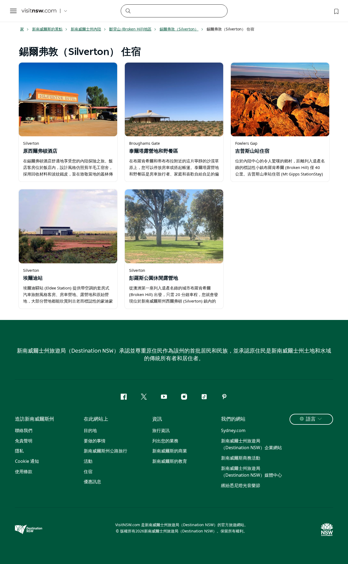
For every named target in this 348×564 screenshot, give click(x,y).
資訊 (157, 419)
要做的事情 (94, 441)
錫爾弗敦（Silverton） (179, 29)
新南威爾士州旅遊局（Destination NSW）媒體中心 (251, 471)
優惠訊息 (92, 482)
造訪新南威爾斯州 (34, 419)
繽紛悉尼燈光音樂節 (240, 485)
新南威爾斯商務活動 (240, 458)
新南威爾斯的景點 (47, 29)
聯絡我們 (23, 430)
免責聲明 (23, 441)
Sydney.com (233, 430)
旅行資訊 (161, 430)
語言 (311, 419)
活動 (88, 461)
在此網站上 (96, 419)
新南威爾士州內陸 (86, 29)
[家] (38, 11)
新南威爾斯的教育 (169, 461)
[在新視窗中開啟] (68, 99)
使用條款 (23, 471)
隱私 (19, 451)
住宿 (88, 471)
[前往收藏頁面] (335, 11)
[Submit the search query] (127, 10)
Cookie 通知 (27, 461)
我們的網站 (233, 419)
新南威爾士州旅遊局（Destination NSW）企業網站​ (251, 444)
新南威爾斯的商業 (169, 451)
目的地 (90, 430)
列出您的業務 (165, 441)
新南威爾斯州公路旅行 (105, 451)
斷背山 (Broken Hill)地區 (130, 29)
